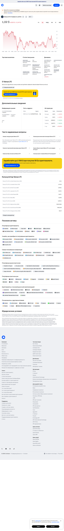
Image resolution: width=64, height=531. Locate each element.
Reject (38, 526)
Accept (52, 526)
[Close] (61, 521)
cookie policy (38, 520)
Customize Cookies (55, 522)
